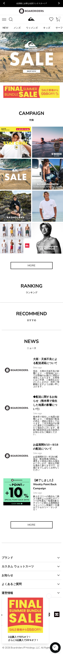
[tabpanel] (31, 57)
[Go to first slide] (58, 3)
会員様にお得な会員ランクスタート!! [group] (31, 3)
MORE (31, 265)
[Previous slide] (4, 3)
